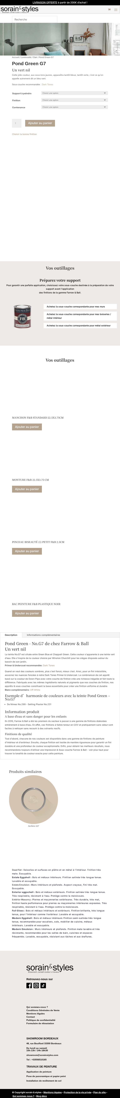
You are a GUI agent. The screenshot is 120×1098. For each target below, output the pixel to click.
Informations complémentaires (43, 635)
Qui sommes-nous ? (37, 1007)
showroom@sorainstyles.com (42, 1055)
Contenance (18, 107)
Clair (35, 57)
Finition (16, 100)
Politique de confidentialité (40, 1020)
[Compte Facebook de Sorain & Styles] (29, 986)
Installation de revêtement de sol (43, 1080)
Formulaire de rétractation (40, 1023)
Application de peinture (39, 1071)
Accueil (15, 57)
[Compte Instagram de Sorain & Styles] (36, 986)
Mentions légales (35, 1013)
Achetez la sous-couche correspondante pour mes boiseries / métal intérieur (79, 316)
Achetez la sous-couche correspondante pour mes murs (76, 306)
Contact (30, 1017)
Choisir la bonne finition (24, 134)
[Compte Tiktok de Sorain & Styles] (43, 986)
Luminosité (26, 57)
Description (11, 635)
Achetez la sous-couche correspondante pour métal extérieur (78, 325)
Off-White (35, 689)
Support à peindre (21, 93)
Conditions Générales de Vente (43, 1010)
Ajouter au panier (40, 123)
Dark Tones (47, 84)
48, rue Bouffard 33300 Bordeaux (43, 1043)
